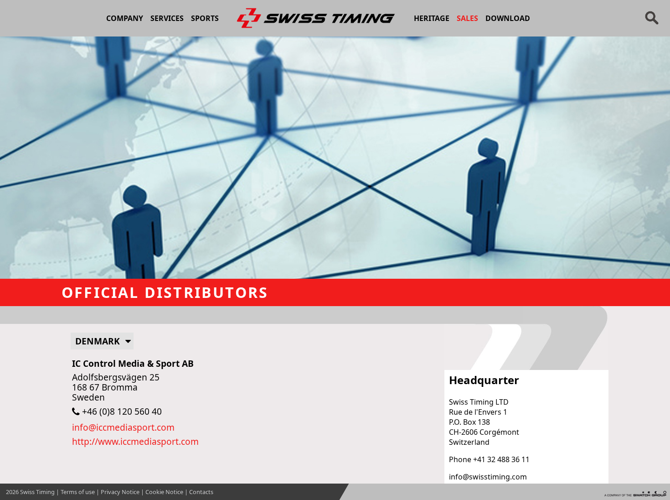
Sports (205, 18)
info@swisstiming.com (488, 477)
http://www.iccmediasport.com (135, 441)
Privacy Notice (120, 492)
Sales (467, 18)
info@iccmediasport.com (123, 427)
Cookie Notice (164, 492)
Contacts (201, 492)
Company (124, 18)
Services (167, 18)
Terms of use (78, 492)
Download (507, 18)
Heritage (431, 18)
